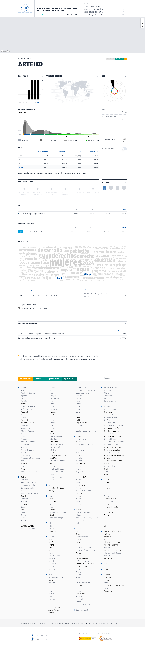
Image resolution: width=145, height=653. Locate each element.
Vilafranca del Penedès (112, 542)
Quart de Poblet (82, 610)
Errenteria (52, 509)
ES (68, 14)
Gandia (51, 537)
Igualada (51, 588)
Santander (108, 458)
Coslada (51, 474)
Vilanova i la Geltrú (111, 545)
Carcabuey (52, 412)
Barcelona (24, 490)
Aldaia (23, 414)
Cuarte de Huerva (55, 477)
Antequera (25, 444)
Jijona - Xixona (53, 610)
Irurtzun (51, 599)
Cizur (50, 463)
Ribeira (106, 393)
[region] (72, 35)
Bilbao (23, 509)
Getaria (51, 545)
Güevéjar (51, 569)
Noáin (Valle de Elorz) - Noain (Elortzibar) (87, 519)
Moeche (79, 482)
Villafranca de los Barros (113, 550)
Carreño (51, 428)
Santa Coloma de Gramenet (114, 447)
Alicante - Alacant (27, 423)
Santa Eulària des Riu (112, 450)
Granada (51, 558)
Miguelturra (80, 471)
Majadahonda (81, 439)
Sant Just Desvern (111, 439)
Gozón (50, 550)
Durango (51, 490)
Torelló (106, 496)
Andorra (24, 439)
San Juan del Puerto (111, 417)
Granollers (52, 561)
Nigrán (78, 515)
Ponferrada (80, 585)
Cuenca (51, 480)
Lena (78, 412)
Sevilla (106, 469)
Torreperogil (108, 504)
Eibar (50, 496)
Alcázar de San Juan (28, 409)
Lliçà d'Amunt (81, 423)
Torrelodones (109, 501)
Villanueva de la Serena (112, 553)
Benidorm (24, 499)
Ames (23, 436)
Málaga (78, 442)
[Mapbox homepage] (6, 51)
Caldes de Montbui (55, 398)
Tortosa (106, 509)
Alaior (23, 398)
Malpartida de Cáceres (84, 444)
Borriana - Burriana (28, 528)
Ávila (22, 466)
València (107, 534)
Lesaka (78, 417)
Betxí (23, 507)
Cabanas (51, 387)
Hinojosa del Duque (55, 577)
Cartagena (52, 431)
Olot (77, 531)
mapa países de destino (103, 11)
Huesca (51, 580)
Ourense (79, 539)
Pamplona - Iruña (82, 558)
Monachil (79, 488)
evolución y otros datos (103, 14)
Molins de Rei (81, 485)
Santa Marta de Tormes (113, 452)
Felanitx (51, 523)
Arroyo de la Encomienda (30, 458)
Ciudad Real (52, 458)
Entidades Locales (28, 623)
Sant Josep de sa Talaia (112, 436)
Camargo (51, 401)
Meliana (79, 461)
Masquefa (80, 452)
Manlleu (79, 447)
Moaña (78, 480)
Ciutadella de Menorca (56, 461)
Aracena (24, 447)
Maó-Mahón (80, 450)
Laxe (78, 401)
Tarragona (107, 482)
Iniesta (51, 594)
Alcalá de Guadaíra (28, 406)
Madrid (78, 436)
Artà (22, 461)
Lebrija (78, 404)
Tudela (106, 515)
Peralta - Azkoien (82, 566)
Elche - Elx (52, 501)
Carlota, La (52, 420)
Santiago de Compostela (113, 461)
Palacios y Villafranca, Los (85, 547)
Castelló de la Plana (55, 444)
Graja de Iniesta (54, 556)
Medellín (79, 458)
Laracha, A (80, 395)
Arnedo (23, 452)
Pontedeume (81, 591)
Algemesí (24, 420)
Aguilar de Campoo (28, 393)
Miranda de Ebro (82, 477)
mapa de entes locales (103, 9)
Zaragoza (107, 577)
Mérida (78, 466)
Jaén (50, 604)
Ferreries (51, 528)
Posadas (79, 602)
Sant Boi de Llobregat (112, 431)
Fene (50, 526)
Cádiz (50, 393)
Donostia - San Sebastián (58, 488)
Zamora (107, 575)
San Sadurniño (109, 423)
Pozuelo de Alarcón (83, 604)
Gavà (50, 539)
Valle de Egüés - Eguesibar (113, 531)
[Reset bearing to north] (142, 26)
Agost (23, 390)
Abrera (23, 387)
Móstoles (79, 501)
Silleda (106, 471)
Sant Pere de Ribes (111, 444)
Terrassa (107, 488)
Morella (79, 499)
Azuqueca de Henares (29, 471)
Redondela (108, 390)
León (78, 414)
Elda (50, 504)
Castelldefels (53, 442)
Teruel (106, 490)
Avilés (23, 469)
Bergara (24, 501)
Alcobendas (25, 412)
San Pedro (107, 420)
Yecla (106, 569)
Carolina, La (52, 423)
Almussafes (25, 428)
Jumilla (51, 613)
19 (111, 59)
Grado (50, 553)
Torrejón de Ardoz (110, 499)
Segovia (107, 463)
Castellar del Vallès (55, 436)
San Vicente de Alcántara (113, 425)
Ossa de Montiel (82, 537)
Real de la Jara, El (110, 387)
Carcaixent (52, 414)
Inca (50, 591)
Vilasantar (107, 547)
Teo (105, 485)
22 (119, 59)
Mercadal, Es (80, 463)
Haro (50, 575)
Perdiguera (80, 569)
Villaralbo (107, 556)
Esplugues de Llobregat (57, 512)
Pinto (78, 577)
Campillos (52, 406)
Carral (50, 425)
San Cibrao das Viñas (112, 414)
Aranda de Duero (27, 450)
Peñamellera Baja (82, 561)
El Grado (51, 515)
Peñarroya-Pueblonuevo (85, 564)
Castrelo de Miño (54, 447)
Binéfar (24, 512)
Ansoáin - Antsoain (28, 442)
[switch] (124, 148)
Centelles (51, 452)
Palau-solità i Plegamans (85, 550)
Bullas (23, 518)
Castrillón (52, 450)
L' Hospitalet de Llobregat (85, 390)
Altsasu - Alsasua (27, 431)
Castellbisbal (53, 439)
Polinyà (79, 580)
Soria (106, 474)
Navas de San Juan (83, 512)
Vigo (105, 539)
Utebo (106, 526)
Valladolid (107, 537)
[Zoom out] (142, 23)
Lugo (78, 428)
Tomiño (106, 493)
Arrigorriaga (25, 455)
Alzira (23, 433)
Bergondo (24, 504)
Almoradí (24, 425)
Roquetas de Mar (110, 401)
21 (116, 59)
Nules (78, 523)
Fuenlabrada (53, 531)
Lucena (79, 425)
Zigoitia (106, 583)
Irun (50, 596)
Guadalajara (52, 564)
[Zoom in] (142, 20)
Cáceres (51, 390)
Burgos (23, 523)
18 (108, 59)
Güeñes (51, 566)
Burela (23, 520)
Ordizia (78, 534)
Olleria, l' (79, 528)
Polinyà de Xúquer (83, 583)
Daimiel (51, 485)
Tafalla (106, 480)
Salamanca (108, 412)
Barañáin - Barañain (28, 485)
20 (114, 59)
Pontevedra (80, 594)
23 (122, 59)
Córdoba (51, 466)
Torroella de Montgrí (111, 507)
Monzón (79, 496)
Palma (78, 556)
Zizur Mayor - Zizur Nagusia (114, 585)
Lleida (78, 420)
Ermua (51, 507)
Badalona (24, 480)
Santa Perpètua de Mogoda (114, 455)
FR (76, 14)
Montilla (79, 493)
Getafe (51, 542)
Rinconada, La (109, 395)
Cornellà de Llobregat (56, 469)
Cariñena (51, 417)
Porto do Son (81, 596)
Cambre (51, 404)
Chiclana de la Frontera (57, 455)
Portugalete (80, 599)
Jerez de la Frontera (56, 607)
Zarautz (107, 580)
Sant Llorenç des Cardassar (114, 442)
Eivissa (51, 499)
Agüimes (24, 395)
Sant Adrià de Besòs (111, 428)
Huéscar (51, 583)
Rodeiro (107, 398)
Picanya (79, 575)
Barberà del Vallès (27, 488)
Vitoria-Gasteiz (109, 558)
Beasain (24, 496)
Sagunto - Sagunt (110, 409)
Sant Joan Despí (110, 433)
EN (72, 14)
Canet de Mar (53, 409)
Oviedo (78, 542)
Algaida (23, 417)
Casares (51, 433)
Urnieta (107, 523)
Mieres (78, 469)
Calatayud (52, 395)
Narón (78, 509)
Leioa (78, 409)
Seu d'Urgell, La (109, 466)
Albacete (24, 404)
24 (125, 59)
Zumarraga (108, 591)
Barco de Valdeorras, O (29, 493)
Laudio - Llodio (81, 398)
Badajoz (24, 477)
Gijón (50, 547)
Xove (105, 564)
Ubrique (107, 520)
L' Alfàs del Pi (81, 387)
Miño (78, 474)
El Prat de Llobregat (55, 518)
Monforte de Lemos (83, 490)
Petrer (78, 572)
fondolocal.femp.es (42, 639)
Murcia (78, 504)
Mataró (79, 455)
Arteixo (24, 463)
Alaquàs (24, 401)
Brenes (23, 515)
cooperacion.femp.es (43, 635)
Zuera (106, 588)
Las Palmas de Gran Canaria (86, 431)
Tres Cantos (108, 512)
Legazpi (79, 406)
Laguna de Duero (82, 393)
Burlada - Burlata (27, 526)
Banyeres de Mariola (28, 482)
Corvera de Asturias (55, 471)
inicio (103, 3)
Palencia (79, 553)
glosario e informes (103, 6)
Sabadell (107, 406)
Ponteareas (80, 588)
